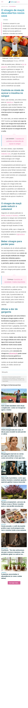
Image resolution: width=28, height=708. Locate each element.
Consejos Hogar (6, 428)
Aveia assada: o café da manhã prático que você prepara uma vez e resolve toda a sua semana (13, 528)
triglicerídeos (20, 234)
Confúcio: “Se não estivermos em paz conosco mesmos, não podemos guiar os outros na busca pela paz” (12, 552)
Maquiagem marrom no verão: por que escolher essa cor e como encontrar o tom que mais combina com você (13, 456)
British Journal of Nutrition (9, 215)
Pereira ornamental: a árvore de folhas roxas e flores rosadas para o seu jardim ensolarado (13, 504)
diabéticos (9, 102)
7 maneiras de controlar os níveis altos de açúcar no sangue (15, 141)
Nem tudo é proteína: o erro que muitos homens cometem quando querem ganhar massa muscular (13, 480)
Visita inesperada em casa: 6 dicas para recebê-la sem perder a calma (13, 432)
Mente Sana (4, 548)
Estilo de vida (4, 6)
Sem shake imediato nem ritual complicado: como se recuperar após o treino (13, 408)
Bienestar (4, 476)
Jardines (3, 500)
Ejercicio (4, 404)
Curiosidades (12, 6)
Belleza (3, 452)
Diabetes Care (5, 154)
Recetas (3, 524)
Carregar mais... (14, 583)
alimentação (13, 353)
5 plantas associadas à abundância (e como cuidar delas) (11, 576)
